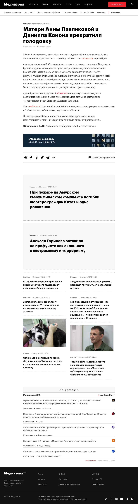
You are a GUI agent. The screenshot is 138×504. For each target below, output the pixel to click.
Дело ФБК (29, 12)
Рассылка (63, 478)
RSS (62, 473)
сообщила (34, 106)
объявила (62, 93)
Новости (33, 4)
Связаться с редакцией (69, 484)
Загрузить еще (69, 390)
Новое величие (29, 46)
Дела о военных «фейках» (48, 12)
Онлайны (57, 4)
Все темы (115, 12)
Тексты (69, 4)
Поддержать (117, 4)
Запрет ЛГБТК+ (87, 12)
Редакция (42, 484)
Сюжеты (45, 4)
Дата (78, 4)
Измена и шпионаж (12, 12)
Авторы (41, 478)
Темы (40, 473)
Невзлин (101, 12)
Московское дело (44, 46)
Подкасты (89, 4)
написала (87, 59)
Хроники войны (70, 12)
